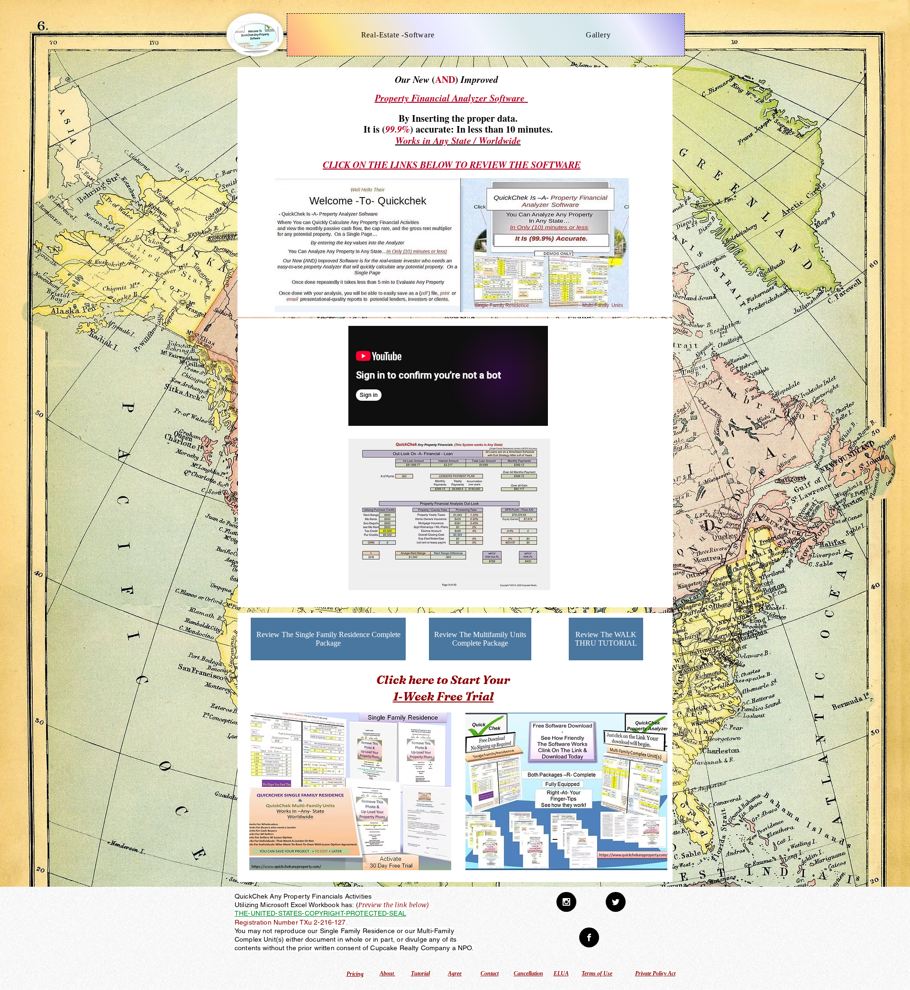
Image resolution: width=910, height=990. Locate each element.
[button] (449, 514)
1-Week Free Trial (443, 696)
